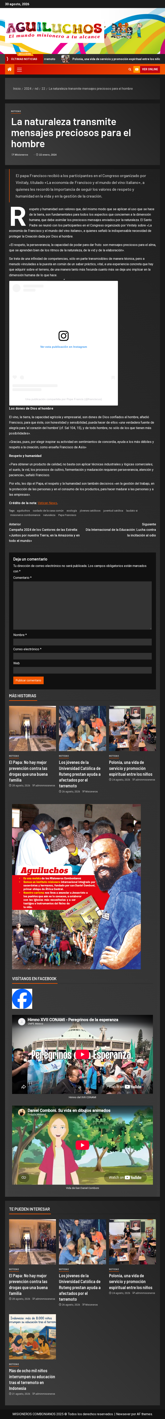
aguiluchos (23, 510)
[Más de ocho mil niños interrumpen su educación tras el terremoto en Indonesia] (32, 1336)
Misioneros (22, 154)
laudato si (132, 510)
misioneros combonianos (25, 515)
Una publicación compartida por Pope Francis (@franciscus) (63, 399)
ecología (72, 510)
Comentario (22, 578)
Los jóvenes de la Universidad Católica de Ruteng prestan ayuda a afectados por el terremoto (80, 773)
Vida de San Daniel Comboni (82, 1188)
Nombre (20, 635)
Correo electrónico (27, 649)
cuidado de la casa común (48, 510)
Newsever (123, 1414)
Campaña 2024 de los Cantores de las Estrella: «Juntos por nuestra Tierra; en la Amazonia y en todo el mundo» (44, 532)
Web (16, 663)
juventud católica (113, 510)
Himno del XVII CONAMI (82, 1097)
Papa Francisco (67, 515)
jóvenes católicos (90, 510)
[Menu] (19, 69)
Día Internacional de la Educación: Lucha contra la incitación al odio (121, 529)
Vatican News (47, 503)
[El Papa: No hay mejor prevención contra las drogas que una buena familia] (32, 728)
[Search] (129, 69)
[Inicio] (9, 69)
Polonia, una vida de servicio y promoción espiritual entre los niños (71, 59)
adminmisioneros (45, 785)
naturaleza (49, 515)
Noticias (16, 111)
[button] (19, 69)
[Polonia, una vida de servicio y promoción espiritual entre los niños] (132, 728)
